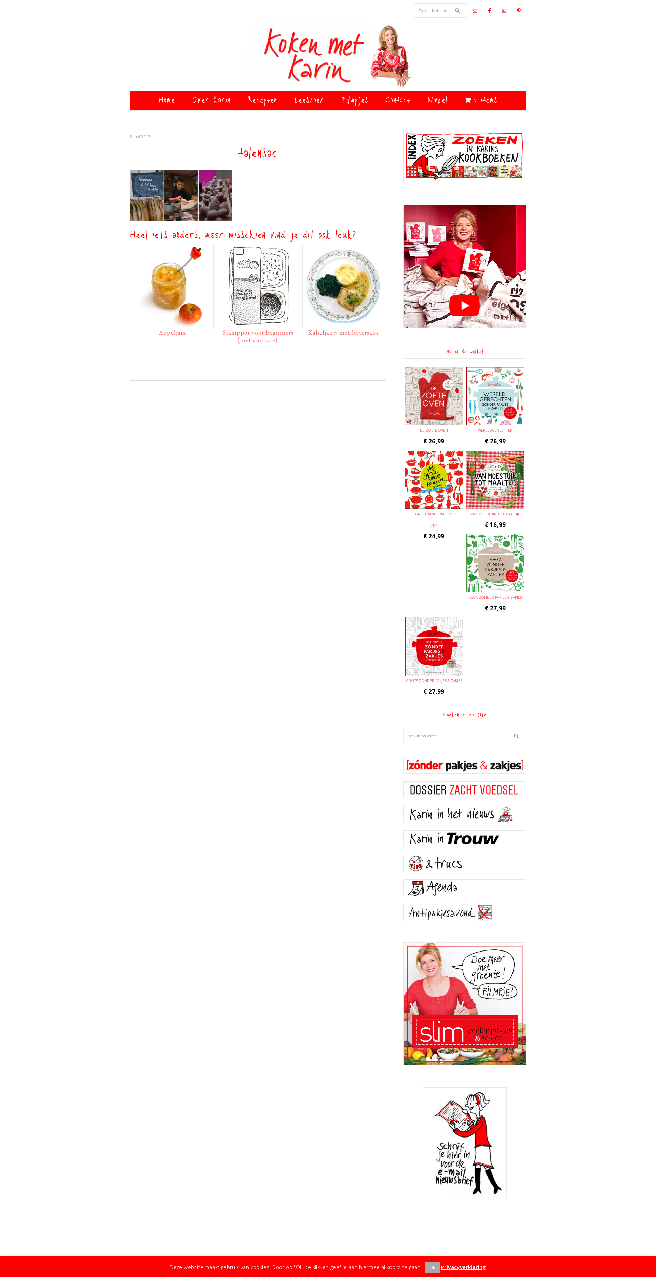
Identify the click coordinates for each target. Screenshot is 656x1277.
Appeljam (172, 332)
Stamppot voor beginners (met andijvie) (257, 336)
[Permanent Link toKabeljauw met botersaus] (343, 323)
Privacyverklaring (463, 1267)
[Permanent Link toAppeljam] (172, 323)
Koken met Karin (328, 56)
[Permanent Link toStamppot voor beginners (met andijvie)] (258, 323)
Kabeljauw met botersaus (343, 332)
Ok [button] (432, 1267)
